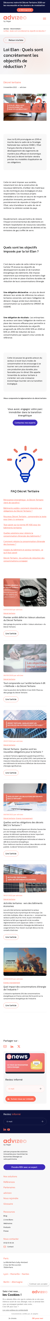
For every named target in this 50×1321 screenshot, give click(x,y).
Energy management (24, 818)
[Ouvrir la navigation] (44, 18)
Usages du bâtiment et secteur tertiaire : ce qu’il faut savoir (23, 551)
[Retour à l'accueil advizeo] (15, 18)
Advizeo (6, 29)
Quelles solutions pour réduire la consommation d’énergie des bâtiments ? (22, 534)
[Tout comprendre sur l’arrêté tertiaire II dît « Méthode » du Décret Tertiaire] (25, 658)
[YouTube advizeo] (8, 1130)
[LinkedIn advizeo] (4, 1129)
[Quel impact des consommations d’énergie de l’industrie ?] (25, 962)
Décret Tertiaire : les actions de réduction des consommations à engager (23, 559)
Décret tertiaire (15, 29)
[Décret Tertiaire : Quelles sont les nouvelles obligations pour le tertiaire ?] (25, 724)
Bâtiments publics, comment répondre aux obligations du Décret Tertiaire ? (22, 509)
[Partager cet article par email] (5, 1046)
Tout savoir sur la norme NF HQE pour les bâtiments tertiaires (22, 526)
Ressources (9, 1211)
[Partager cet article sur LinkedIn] (11, 1046)
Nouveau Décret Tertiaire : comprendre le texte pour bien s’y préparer (24, 518)
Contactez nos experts (25, 422)
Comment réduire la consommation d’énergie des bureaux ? (24, 543)
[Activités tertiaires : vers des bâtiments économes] (25, 878)
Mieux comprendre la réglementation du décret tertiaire (25, 398)
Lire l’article (11, 633)
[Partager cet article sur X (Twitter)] (18, 1046)
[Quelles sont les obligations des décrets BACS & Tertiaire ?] (25, 797)
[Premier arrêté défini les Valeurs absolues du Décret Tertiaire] (25, 592)
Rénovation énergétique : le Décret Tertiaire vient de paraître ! (23, 501)
